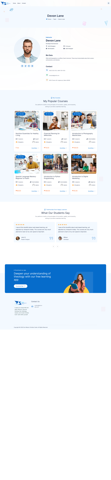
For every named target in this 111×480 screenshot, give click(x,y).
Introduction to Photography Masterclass (82, 134)
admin (37, 142)
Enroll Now (34, 148)
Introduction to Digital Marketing (80, 177)
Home (14, 3)
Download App (19, 286)
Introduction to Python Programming (52, 177)
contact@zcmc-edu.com (38, 306)
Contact (24, 3)
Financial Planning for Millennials (52, 134)
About (18, 3)
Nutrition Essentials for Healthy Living (27, 134)
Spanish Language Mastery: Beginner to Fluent (26, 177)
